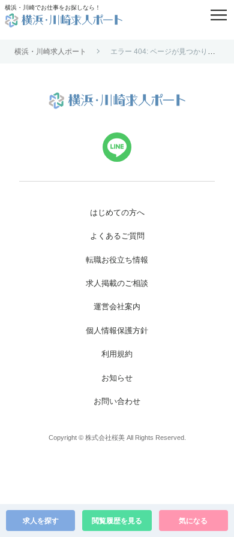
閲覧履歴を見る (117, 521)
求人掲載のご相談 (117, 283)
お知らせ (117, 377)
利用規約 (117, 353)
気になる (193, 521)
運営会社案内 (117, 306)
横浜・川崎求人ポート (50, 51)
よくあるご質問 (117, 235)
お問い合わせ (117, 401)
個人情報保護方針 (117, 330)
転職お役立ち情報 (117, 259)
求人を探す (41, 521)
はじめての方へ (117, 212)
